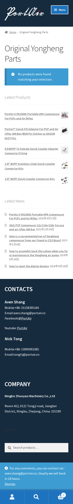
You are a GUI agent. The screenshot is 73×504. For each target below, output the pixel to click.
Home (12, 32)
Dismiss (10, 484)
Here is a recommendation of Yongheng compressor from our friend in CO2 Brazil (35, 238)
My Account (12, 497)
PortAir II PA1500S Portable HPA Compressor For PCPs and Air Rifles (36, 216)
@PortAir (25, 318)
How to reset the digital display (29, 266)
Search (36, 497)
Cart (56, 493)
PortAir (22, 328)
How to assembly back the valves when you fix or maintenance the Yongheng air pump (38, 253)
